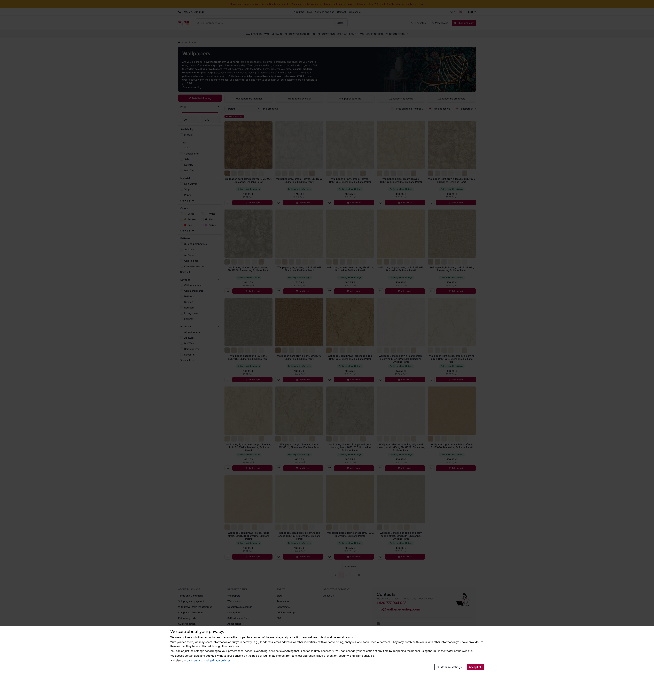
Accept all (475, 667)
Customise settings (449, 667)
